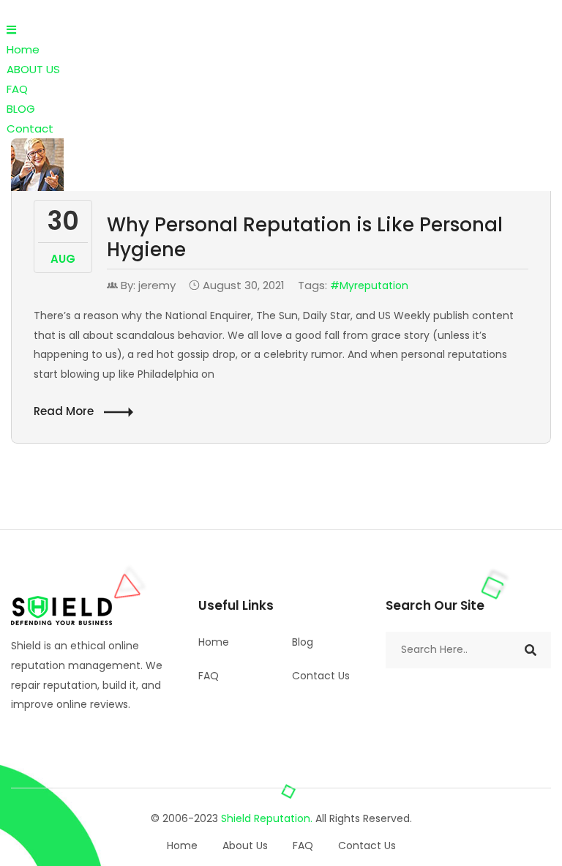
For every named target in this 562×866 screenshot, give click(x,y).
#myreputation (369, 285)
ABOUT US (33, 69)
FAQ (17, 89)
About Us (245, 845)
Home (23, 49)
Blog (302, 642)
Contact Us (321, 675)
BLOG (21, 108)
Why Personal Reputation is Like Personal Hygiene (305, 237)
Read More (65, 411)
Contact (30, 128)
